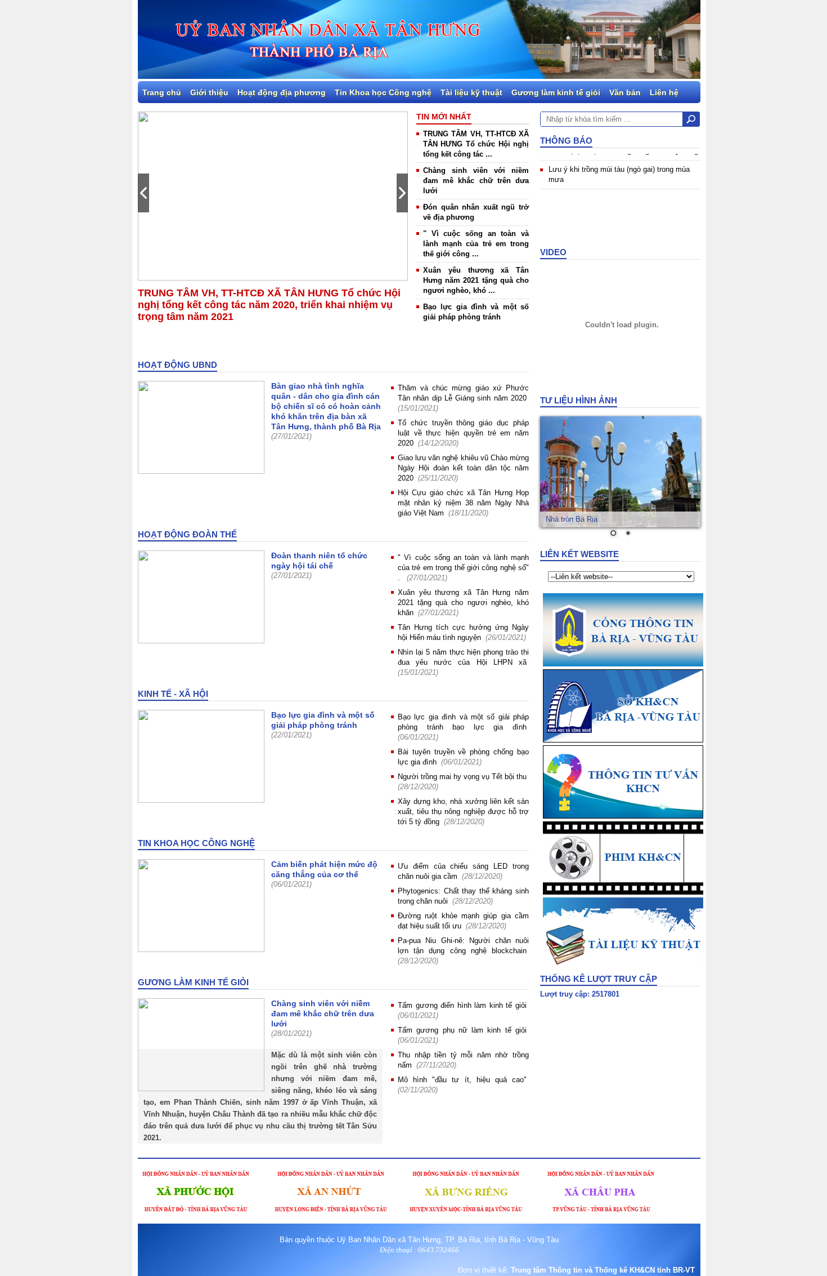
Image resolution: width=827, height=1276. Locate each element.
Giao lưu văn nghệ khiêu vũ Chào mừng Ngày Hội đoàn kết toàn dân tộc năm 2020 (463, 468)
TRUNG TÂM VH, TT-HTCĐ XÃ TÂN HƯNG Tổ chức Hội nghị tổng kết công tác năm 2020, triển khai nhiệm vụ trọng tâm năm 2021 (269, 304)
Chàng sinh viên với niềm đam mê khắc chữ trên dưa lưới (476, 180)
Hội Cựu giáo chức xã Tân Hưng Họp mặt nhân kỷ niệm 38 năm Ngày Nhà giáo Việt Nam (463, 502)
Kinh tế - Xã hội (173, 694)
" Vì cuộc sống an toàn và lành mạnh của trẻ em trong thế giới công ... (476, 243)
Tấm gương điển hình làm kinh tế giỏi (462, 1005)
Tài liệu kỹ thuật (471, 92)
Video (553, 252)
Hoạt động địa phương (281, 92)
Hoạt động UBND (177, 365)
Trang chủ (161, 92)
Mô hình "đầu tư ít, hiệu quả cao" (462, 1079)
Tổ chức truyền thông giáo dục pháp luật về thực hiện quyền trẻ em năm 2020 (463, 433)
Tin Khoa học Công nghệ (383, 92)
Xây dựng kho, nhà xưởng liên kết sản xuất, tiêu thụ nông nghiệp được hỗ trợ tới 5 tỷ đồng (463, 811)
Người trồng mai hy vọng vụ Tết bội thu (462, 776)
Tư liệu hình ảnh (578, 400)
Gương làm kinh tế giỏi (555, 92)
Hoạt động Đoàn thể (187, 534)
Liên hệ (664, 92)
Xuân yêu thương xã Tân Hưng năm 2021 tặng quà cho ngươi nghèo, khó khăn (463, 602)
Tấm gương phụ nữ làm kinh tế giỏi (462, 1030)
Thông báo (566, 140)
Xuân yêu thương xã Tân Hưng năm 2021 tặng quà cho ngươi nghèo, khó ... (476, 280)
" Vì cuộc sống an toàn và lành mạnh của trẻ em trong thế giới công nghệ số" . (463, 567)
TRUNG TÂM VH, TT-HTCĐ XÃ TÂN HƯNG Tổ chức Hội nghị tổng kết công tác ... (476, 144)
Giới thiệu (209, 92)
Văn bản (625, 92)
